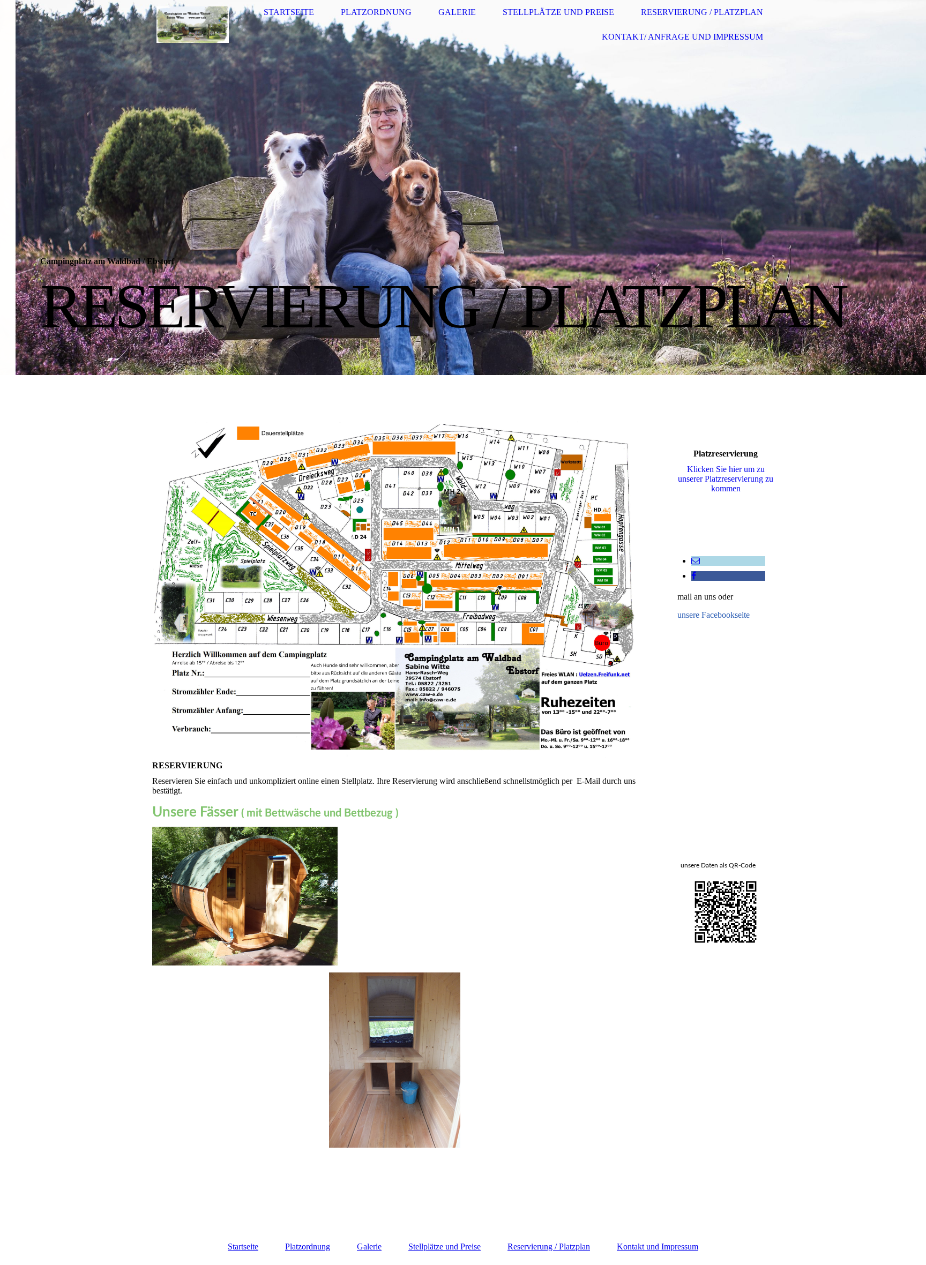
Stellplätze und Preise (558, 12)
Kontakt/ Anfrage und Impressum (682, 36)
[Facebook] (693, 575)
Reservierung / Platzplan (702, 12)
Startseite (289, 12)
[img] (192, 25)
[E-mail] (695, 560)
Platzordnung (376, 12)
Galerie (457, 12)
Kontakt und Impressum (657, 1246)
